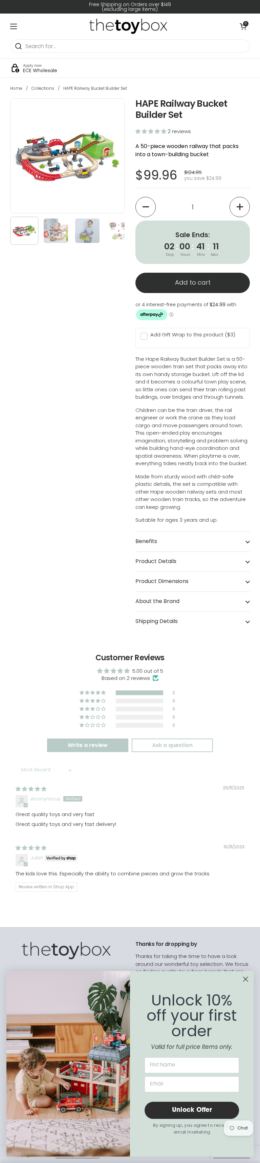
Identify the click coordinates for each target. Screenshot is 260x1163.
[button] (151, 131)
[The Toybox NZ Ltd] (128, 26)
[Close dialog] (245, 979)
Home (16, 88)
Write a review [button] (88, 745)
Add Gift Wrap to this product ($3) (192, 334)
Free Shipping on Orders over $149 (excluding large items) (130, 7)
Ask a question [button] (172, 745)
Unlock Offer (192, 1110)
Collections (42, 88)
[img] (31, 788)
